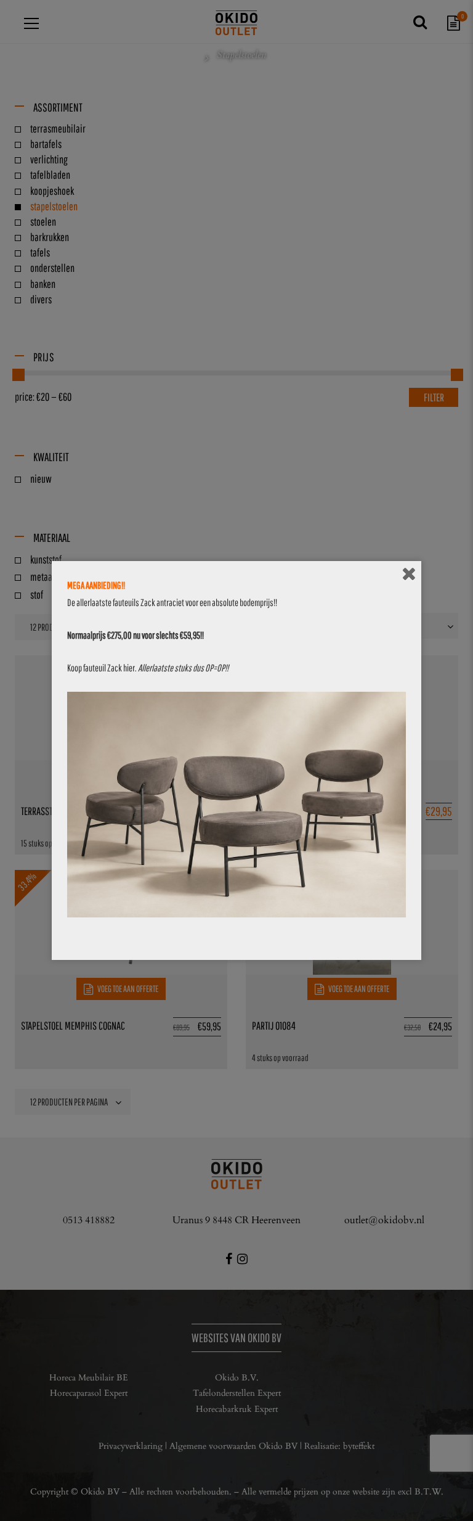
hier (129, 667)
